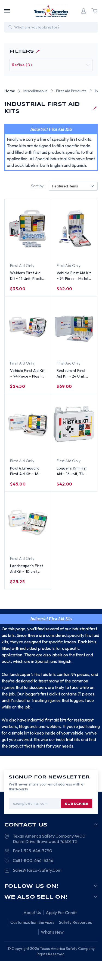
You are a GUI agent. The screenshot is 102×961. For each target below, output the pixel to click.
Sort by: (38, 185)
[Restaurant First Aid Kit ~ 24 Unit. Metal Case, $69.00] (74, 326)
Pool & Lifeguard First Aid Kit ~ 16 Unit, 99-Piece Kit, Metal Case (26, 471)
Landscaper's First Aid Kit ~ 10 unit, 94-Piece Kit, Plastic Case (26, 568)
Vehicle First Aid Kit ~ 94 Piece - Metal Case (74, 276)
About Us (32, 912)
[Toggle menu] (7, 10)
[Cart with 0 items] (94, 11)
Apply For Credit (61, 912)
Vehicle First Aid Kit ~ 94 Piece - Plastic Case (27, 373)
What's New (52, 932)
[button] (51, 65)
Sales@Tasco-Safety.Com (37, 870)
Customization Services (32, 922)
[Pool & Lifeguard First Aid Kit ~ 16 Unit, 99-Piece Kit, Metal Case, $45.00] (27, 424)
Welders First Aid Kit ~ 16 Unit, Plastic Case (27, 276)
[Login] (83, 11)
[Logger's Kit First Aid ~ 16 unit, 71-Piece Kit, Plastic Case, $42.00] (74, 424)
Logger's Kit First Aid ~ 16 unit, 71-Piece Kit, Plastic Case (72, 471)
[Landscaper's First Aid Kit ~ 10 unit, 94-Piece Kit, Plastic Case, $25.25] (27, 521)
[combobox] (73, 186)
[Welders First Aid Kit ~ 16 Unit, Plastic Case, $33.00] (27, 228)
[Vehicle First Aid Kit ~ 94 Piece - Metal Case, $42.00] (74, 228)
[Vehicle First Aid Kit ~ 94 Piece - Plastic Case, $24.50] (27, 326)
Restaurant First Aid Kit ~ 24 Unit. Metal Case (71, 373)
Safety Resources (75, 922)
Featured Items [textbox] (65, 186)
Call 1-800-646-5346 (33, 860)
